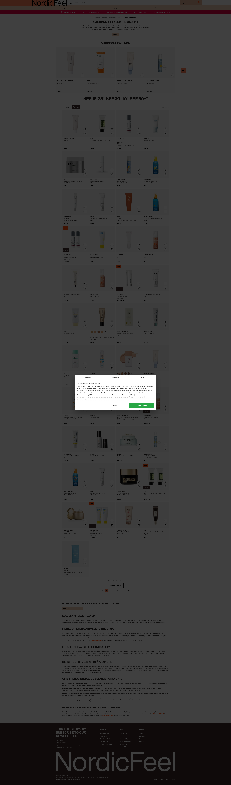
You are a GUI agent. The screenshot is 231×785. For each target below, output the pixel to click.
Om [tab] (142, 377)
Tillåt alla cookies (141, 405)
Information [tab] (115, 377)
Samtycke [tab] (88, 377)
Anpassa (114, 405)
